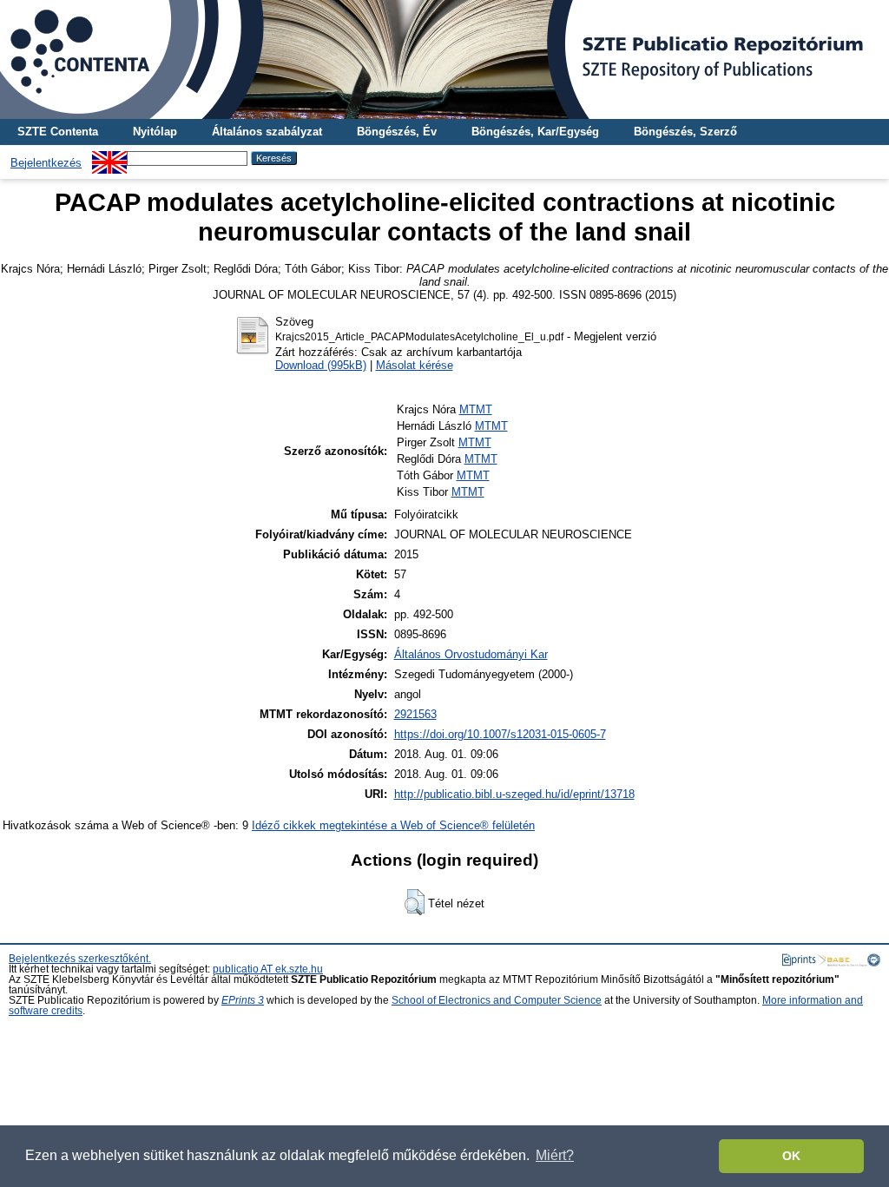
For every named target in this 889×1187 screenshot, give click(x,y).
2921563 (415, 714)
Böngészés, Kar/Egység (535, 131)
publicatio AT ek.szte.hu (268, 969)
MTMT (475, 409)
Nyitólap (155, 131)
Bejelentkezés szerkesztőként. (80, 958)
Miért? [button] (555, 1155)
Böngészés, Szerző (685, 131)
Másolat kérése (414, 365)
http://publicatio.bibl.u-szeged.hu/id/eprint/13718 (514, 794)
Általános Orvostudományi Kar (471, 654)
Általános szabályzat (267, 131)
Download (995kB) (320, 365)
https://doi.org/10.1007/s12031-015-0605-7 (500, 734)
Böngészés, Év (397, 131)
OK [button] (791, 1156)
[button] (415, 902)
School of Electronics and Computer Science (497, 1000)
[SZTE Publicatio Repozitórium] (444, 59)
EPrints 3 (242, 1000)
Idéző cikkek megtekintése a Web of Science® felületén (393, 825)
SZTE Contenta (57, 131)
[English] (109, 157)
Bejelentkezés (46, 162)
